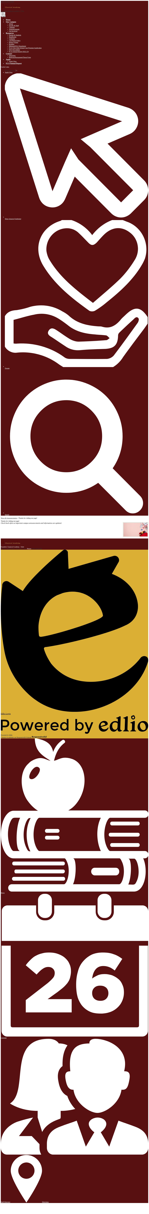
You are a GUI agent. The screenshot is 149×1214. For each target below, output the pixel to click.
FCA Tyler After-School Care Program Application (25, 48)
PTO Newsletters (14, 50)
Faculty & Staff (14, 25)
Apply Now (13, 61)
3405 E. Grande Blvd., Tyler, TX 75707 (14, 549)
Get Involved (13, 31)
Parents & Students (15, 35)
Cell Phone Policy (14, 40)
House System (13, 42)
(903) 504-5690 (37, 549)
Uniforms (12, 39)
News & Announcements (9, 518)
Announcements (14, 29)
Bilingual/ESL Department (17, 46)
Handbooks (12, 37)
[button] (11, 22)
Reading (11, 44)
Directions (12, 55)
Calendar (12, 27)
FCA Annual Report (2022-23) (19, 51)
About (11, 24)
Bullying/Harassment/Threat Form (20, 57)
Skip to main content (7, 2)
